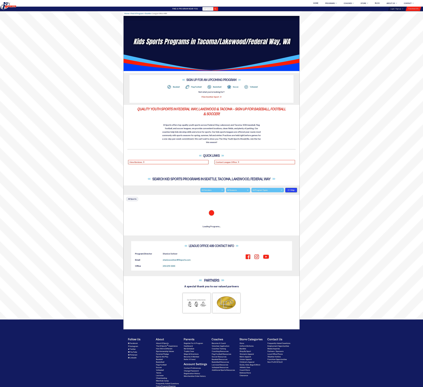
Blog (377, 3)
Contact (408, 3)
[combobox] (252, 190)
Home (315, 3)
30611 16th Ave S (144, 231)
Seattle (148, 13)
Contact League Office (226, 162)
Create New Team (267, 276)
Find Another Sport (210, 97)
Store (363, 3)
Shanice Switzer (161, 237)
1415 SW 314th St (144, 324)
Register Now (264, 260)
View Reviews (135, 162)
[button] (280, 238)
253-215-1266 (183, 234)
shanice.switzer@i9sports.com (190, 231)
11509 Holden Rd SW (146, 356)
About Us (391, 3)
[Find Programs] (215, 9)
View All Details (265, 267)
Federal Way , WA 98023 (148, 328)
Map (292, 190)
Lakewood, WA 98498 (147, 359)
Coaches (348, 3)
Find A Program (137, 13)
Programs (330, 3)
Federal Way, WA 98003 (148, 234)
